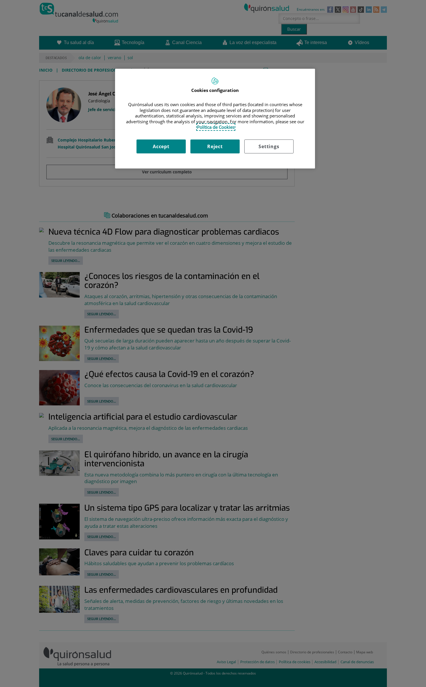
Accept (161, 146)
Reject (215, 146)
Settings (268, 146)
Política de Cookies (215, 127)
